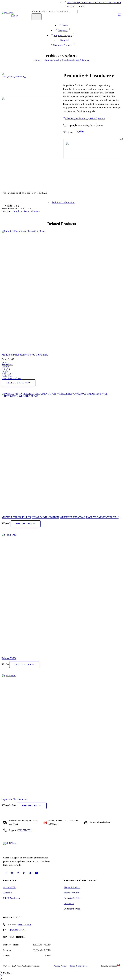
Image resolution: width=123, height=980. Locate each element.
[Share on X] (77, 132)
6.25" (4, 373)
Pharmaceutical (51, 60)
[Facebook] (6, 873)
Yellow (9, 364)
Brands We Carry (71, 893)
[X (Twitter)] (30, 873)
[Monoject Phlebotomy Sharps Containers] (61, 290)
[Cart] (119, 15)
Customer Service (72, 909)
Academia (7, 893)
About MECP (9, 887)
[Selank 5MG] (61, 594)
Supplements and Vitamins (75, 60)
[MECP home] (13, 848)
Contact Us (69, 903)
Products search (40, 11)
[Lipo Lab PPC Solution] (61, 734)
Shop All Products (72, 887)
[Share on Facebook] (80, 132)
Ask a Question (97, 118)
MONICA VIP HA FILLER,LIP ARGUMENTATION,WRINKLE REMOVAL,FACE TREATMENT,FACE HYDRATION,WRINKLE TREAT (61, 517)
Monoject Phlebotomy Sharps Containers (25, 354)
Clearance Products (62, 45)
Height (5, 371)
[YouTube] (36, 872)
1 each (5, 378)
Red (4, 364)
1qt (3, 369)
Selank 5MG (9, 658)
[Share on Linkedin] (82, 132)
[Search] (36, 16)
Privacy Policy (59, 966)
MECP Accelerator (11, 898)
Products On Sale (72, 898)
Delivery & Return (76, 118)
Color (4, 362)
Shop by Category (63, 35)
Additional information (63, 202)
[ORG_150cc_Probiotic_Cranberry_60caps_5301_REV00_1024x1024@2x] (14, 84)
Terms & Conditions (78, 966)
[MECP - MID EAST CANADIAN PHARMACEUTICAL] (10, 14)
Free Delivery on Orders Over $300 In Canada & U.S (94, 2)
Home (65, 25)
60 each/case (14, 378)
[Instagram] (18, 872)
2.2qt (7, 369)
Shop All (64, 40)
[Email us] (12, 872)
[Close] (1, 973)
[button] (26, 523)
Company (63, 30)
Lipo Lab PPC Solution (14, 799)
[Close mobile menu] (1, 978)
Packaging (7, 376)
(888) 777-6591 (24, 830)
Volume (5, 366)
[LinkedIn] (24, 873)
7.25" (9, 373)
